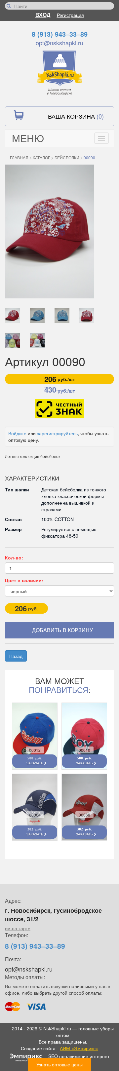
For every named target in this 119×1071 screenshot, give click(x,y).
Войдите (17, 433)
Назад (15, 656)
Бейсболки (67, 157)
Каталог (41, 157)
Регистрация (70, 15)
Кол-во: (14, 557)
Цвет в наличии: (24, 580)
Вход (42, 15)
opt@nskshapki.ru (59, 42)
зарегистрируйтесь (57, 433)
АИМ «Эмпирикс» (79, 1048)
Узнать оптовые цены (59, 1064)
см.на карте (17, 928)
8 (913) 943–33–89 (60, 34)
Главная (19, 157)
